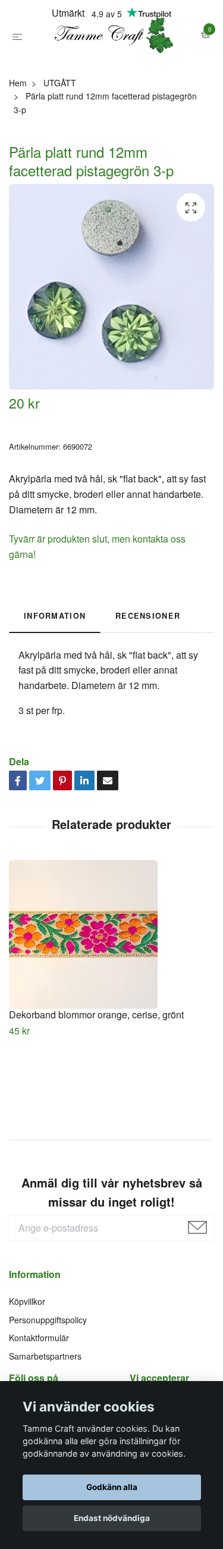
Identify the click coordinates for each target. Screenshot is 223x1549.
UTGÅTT (59, 138)
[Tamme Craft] (111, 63)
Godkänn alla (111, 1487)
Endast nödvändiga (112, 1518)
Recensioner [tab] (147, 671)
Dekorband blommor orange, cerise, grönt (96, 1069)
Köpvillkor (27, 1357)
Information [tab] (55, 671)
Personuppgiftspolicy (48, 1374)
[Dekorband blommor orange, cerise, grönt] (111, 989)
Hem (18, 138)
